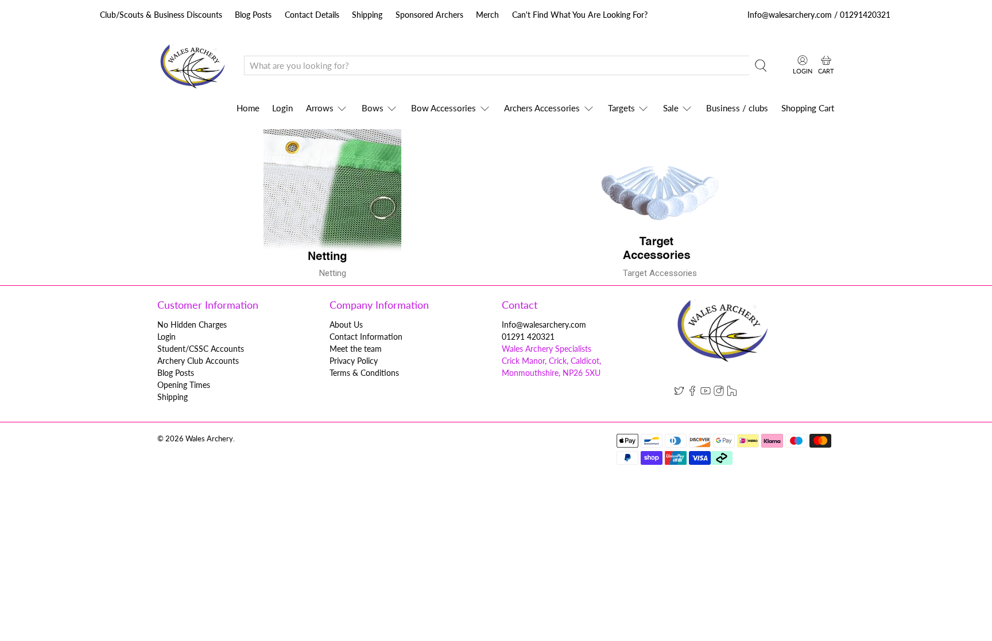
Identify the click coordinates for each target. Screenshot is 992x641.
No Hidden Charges (192, 324)
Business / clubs (737, 108)
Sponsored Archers (429, 15)
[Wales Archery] (192, 65)
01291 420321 (528, 336)
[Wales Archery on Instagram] (719, 393)
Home (248, 108)
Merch (487, 15)
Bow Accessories (443, 108)
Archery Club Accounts (198, 361)
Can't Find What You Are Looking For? (580, 15)
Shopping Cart (807, 108)
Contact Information (366, 336)
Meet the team (356, 348)
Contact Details (312, 15)
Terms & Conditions (364, 373)
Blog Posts (253, 15)
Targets (621, 108)
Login (282, 108)
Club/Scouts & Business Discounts (161, 15)
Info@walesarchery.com (544, 324)
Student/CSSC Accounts (200, 348)
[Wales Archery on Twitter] (679, 393)
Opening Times (183, 385)
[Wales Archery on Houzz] (732, 393)
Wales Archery (209, 438)
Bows (372, 108)
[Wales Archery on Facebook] (692, 393)
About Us (346, 324)
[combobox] (496, 65)
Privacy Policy (354, 361)
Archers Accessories (542, 108)
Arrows (320, 108)
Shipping (367, 15)
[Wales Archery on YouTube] (705, 393)
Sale (671, 108)
